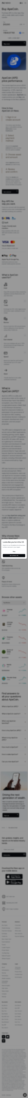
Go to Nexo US (14, 555)
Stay (14, 551)
